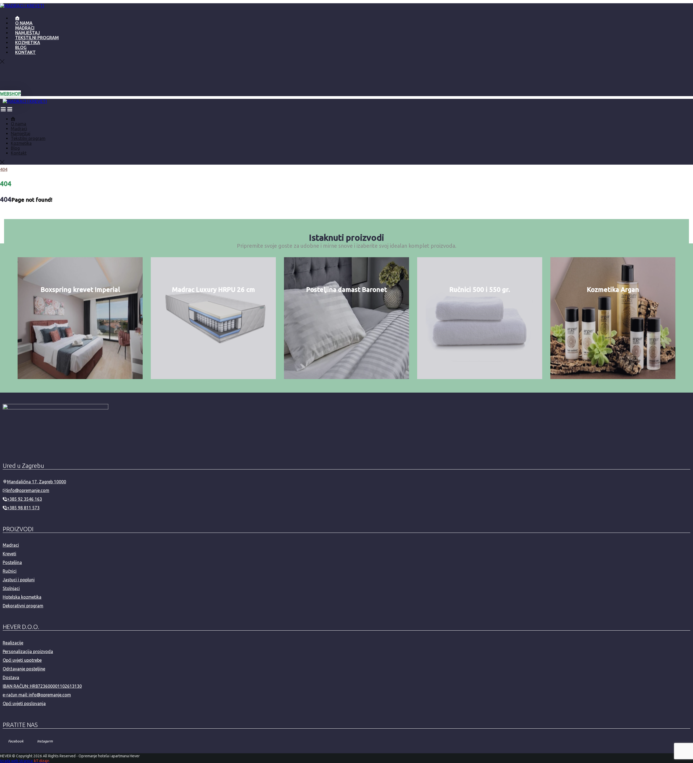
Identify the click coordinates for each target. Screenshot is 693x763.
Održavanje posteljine (24, 668)
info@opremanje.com (28, 490)
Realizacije (13, 642)
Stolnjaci (11, 588)
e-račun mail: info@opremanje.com (37, 694)
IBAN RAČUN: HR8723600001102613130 (42, 686)
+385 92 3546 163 (24, 499)
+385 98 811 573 (23, 507)
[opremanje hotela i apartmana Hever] (22, 5)
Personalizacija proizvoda (28, 651)
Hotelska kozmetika (22, 597)
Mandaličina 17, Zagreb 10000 (36, 481)
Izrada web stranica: (16, 761)
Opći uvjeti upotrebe (22, 660)
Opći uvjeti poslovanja (24, 703)
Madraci (11, 545)
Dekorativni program (23, 605)
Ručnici (10, 571)
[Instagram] (16, 77)
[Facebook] (5, 77)
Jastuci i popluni (19, 579)
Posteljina (12, 562)
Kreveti (9, 553)
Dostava (11, 677)
